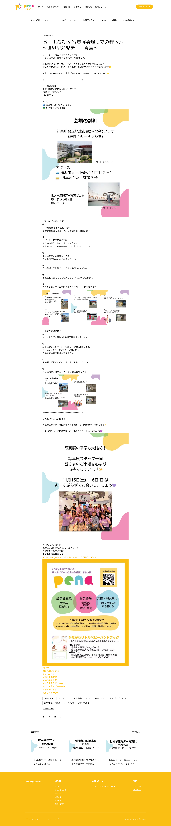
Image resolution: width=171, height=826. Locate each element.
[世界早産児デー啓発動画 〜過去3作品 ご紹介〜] (48, 745)
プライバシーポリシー (33, 819)
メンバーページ (53, 819)
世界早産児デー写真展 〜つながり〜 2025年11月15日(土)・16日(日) (123, 762)
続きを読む (127, 20)
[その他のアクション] (127, 35)
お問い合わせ (60, 804)
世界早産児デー (89, 20)
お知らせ (58, 800)
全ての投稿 (35, 20)
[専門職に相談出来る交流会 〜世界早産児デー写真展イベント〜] (85, 745)
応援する (58, 797)
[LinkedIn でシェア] (55, 717)
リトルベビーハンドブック (68, 20)
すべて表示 (136, 732)
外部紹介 (114, 20)
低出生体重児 (77, 698)
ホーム (57, 786)
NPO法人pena (49, 698)
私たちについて (60, 790)
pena (103, 20)
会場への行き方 (83, 703)
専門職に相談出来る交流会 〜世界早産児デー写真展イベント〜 (85, 762)
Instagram (137, 786)
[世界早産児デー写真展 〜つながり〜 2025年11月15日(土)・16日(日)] (123, 745)
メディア (48, 20)
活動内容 (58, 793)
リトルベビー (64, 698)
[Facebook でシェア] (43, 717)
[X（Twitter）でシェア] (49, 717)
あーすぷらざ (69, 703)
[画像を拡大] (56, 307)
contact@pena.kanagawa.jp (103, 786)
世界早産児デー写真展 (52, 703)
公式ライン (137, 789)
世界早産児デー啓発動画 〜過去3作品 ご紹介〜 (48, 762)
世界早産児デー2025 (118, 698)
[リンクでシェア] (61, 717)
